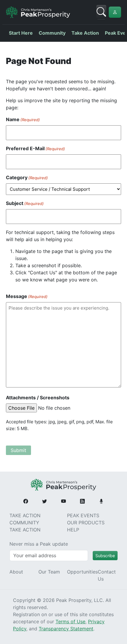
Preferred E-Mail (35, 148)
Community (52, 33)
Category (27, 177)
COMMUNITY (24, 523)
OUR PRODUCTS (86, 523)
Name (23, 119)
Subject (25, 203)
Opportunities (82, 572)
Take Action (85, 33)
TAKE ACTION (24, 515)
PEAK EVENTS (83, 515)
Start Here (21, 33)
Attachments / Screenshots (37, 398)
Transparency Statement (66, 629)
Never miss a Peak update (38, 544)
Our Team (49, 572)
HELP (73, 530)
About (16, 572)
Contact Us (107, 575)
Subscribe (105, 555)
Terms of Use (70, 621)
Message (27, 296)
